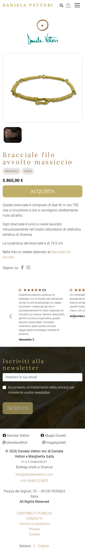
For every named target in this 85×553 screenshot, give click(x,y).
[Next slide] (74, 316)
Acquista (42, 191)
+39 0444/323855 (34, 481)
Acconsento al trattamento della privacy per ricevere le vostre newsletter (41, 390)
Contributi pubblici (34, 513)
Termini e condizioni (34, 524)
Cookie (34, 534)
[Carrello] (68, 5)
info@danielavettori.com (34, 474)
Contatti (34, 518)
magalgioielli (55, 442)
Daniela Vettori (28, 5)
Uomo (28, 171)
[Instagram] (28, 267)
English (43, 546)
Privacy (34, 529)
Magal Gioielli (55, 435)
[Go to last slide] (10, 316)
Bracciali (12, 171)
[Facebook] (22, 267)
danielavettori (16, 442)
